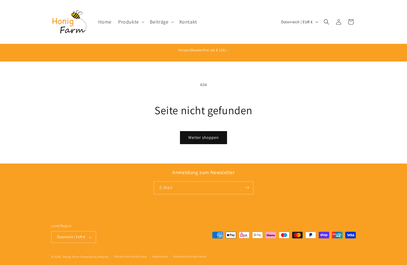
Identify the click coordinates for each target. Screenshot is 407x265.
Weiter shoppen (203, 137)
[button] (130, 21)
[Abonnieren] (247, 187)
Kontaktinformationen (190, 256)
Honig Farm (71, 257)
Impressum (160, 256)
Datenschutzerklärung (130, 256)
